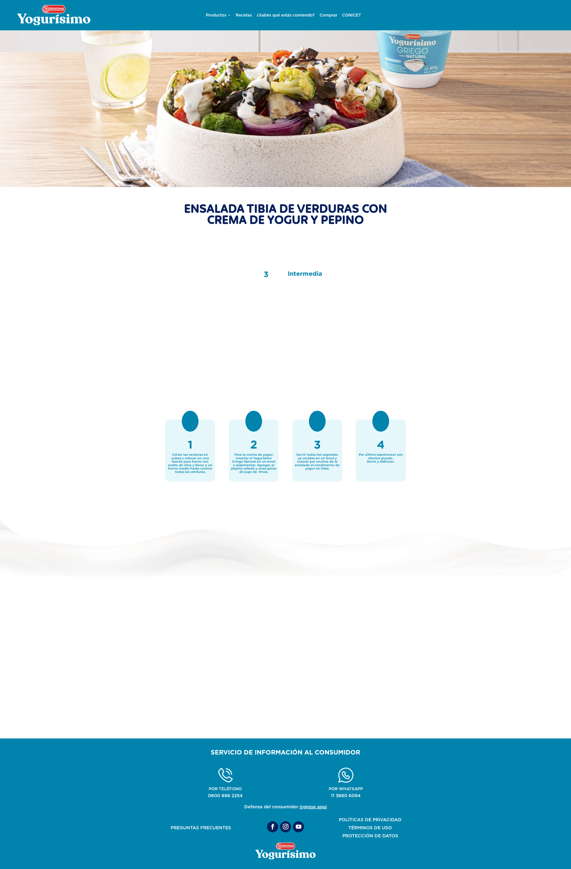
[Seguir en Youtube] (298, 826)
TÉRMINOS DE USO (370, 827)
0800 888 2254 (225, 795)
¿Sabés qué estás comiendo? (286, 15)
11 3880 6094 (346, 795)
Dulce (285, 706)
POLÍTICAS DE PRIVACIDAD (370, 819)
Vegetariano (370, 705)
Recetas (244, 15)
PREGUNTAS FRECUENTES (201, 827)
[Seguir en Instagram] (285, 826)
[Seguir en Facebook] (272, 826)
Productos (216, 15)
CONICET (351, 15)
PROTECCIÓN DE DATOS (370, 835)
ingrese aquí (313, 806)
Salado (201, 706)
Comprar (328, 15)
